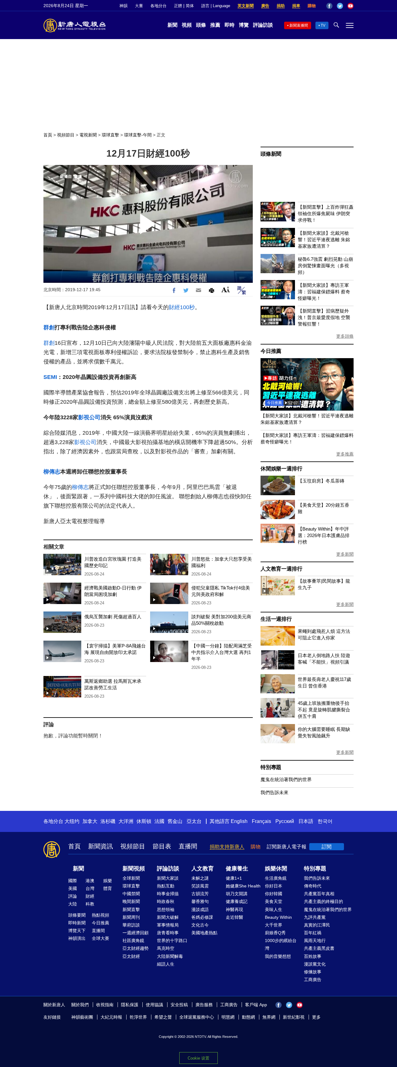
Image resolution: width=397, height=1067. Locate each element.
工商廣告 (312, 979)
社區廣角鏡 (133, 940)
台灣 (90, 888)
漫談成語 (200, 909)
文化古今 (200, 925)
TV (323, 25)
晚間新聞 (131, 901)
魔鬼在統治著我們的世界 (286, 779)
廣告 (265, 5)
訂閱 (327, 846)
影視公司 (89, 417)
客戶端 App (256, 1004)
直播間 (188, 846)
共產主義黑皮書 (319, 948)
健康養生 (237, 868)
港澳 (90, 880)
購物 (312, 5)
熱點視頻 (100, 915)
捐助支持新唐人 (227, 846)
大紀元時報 (111, 1017)
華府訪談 (131, 925)
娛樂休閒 (276, 868)
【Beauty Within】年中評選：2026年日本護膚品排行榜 (324, 535)
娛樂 (107, 880)
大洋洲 (125, 821)
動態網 (248, 1017)
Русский (284, 821)
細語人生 (165, 964)
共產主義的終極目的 (323, 901)
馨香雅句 (200, 901)
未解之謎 (200, 878)
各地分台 (158, 5)
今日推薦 (271, 351)
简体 (190, 5)
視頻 (187, 25)
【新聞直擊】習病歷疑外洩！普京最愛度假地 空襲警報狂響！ (324, 317)
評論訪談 (263, 25)
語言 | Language (215, 5)
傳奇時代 (312, 885)
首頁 (47, 134)
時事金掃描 (168, 893)
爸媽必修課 (202, 917)
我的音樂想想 (278, 956)
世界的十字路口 (172, 940)
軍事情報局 (168, 925)
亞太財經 (131, 956)
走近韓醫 (234, 917)
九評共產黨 (315, 917)
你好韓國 (273, 893)
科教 (90, 903)
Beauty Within (278, 917)
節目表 (162, 846)
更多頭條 (345, 336)
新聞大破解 (168, 917)
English (239, 821)
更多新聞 (345, 554)
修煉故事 (312, 971)
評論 (72, 896)
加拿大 (90, 821)
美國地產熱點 (204, 932)
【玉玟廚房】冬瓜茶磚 (321, 480)
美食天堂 (273, 901)
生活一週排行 (276, 619)
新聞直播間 (298, 25)
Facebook (329, 6)
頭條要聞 (77, 915)
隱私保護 (129, 1004)
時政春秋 (165, 901)
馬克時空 (165, 948)
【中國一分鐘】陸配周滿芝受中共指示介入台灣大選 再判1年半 (221, 652)
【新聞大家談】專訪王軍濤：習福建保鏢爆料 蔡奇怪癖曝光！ (324, 291)
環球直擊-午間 (138, 134)
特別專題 (271, 767)
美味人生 (273, 909)
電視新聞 (88, 134)
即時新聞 (77, 922)
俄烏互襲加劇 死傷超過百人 (112, 616)
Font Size (225, 289)
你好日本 (273, 885)
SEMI (50, 377)
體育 (107, 888)
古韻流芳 (200, 893)
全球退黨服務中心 (196, 1017)
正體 (178, 5)
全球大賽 (100, 938)
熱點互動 (165, 885)
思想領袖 (165, 909)
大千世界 (273, 925)
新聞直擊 (131, 909)
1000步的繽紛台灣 (281, 944)
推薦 (215, 25)
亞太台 (194, 821)
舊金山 (174, 821)
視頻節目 (65, 134)
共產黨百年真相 (319, 893)
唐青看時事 (168, 932)
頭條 (201, 25)
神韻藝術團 (82, 1017)
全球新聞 (131, 878)
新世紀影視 (294, 1017)
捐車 (296, 5)
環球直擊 (110, 134)
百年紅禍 (312, 932)
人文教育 (202, 868)
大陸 (72, 903)
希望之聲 (163, 1017)
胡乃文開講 (237, 893)
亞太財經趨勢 (136, 948)
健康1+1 (234, 878)
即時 (229, 25)
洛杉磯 (107, 821)
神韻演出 (77, 938)
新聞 (172, 25)
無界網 (268, 1017)
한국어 (325, 821)
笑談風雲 (200, 885)
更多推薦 (345, 453)
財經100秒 (182, 307)
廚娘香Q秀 (275, 932)
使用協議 (154, 1004)
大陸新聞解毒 (170, 956)
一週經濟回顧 (136, 932)
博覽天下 (77, 930)
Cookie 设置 (198, 1058)
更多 (316, 1017)
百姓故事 (312, 956)
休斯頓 (143, 821)
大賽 (139, 5)
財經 (90, 896)
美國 (72, 888)
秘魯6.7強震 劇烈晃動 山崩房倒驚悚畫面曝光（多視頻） (325, 265)
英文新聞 (246, 5)
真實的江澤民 (317, 925)
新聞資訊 (100, 846)
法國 (159, 821)
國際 (72, 880)
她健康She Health (243, 885)
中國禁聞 (131, 893)
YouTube (350, 6)
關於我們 (80, 1004)
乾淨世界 (138, 1017)
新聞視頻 (134, 868)
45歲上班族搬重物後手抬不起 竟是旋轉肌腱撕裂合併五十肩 (324, 709)
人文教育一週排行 (281, 569)
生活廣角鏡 (276, 878)
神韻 (123, 5)
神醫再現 (234, 909)
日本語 (305, 821)
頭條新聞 (271, 154)
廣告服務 (204, 1004)
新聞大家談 (168, 878)
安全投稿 (179, 1004)
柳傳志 (51, 472)
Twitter (340, 6)
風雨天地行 (315, 940)
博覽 (244, 25)
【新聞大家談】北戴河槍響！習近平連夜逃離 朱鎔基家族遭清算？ (324, 239)
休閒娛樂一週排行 (281, 469)
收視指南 (105, 1004)
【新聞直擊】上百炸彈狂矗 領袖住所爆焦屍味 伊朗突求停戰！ (326, 213)
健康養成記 (237, 901)
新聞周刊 (131, 917)
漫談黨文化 (315, 964)
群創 (49, 327)
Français (261, 821)
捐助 (281, 5)
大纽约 (72, 821)
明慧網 (227, 1017)
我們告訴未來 (274, 792)
